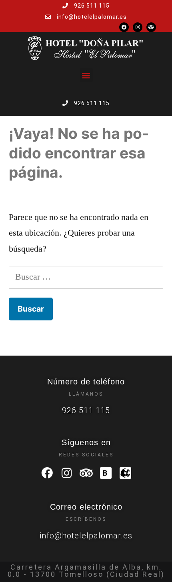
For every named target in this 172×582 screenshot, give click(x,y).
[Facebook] (124, 27)
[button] (86, 75)
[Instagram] (137, 27)
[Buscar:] (86, 276)
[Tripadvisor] (151, 27)
